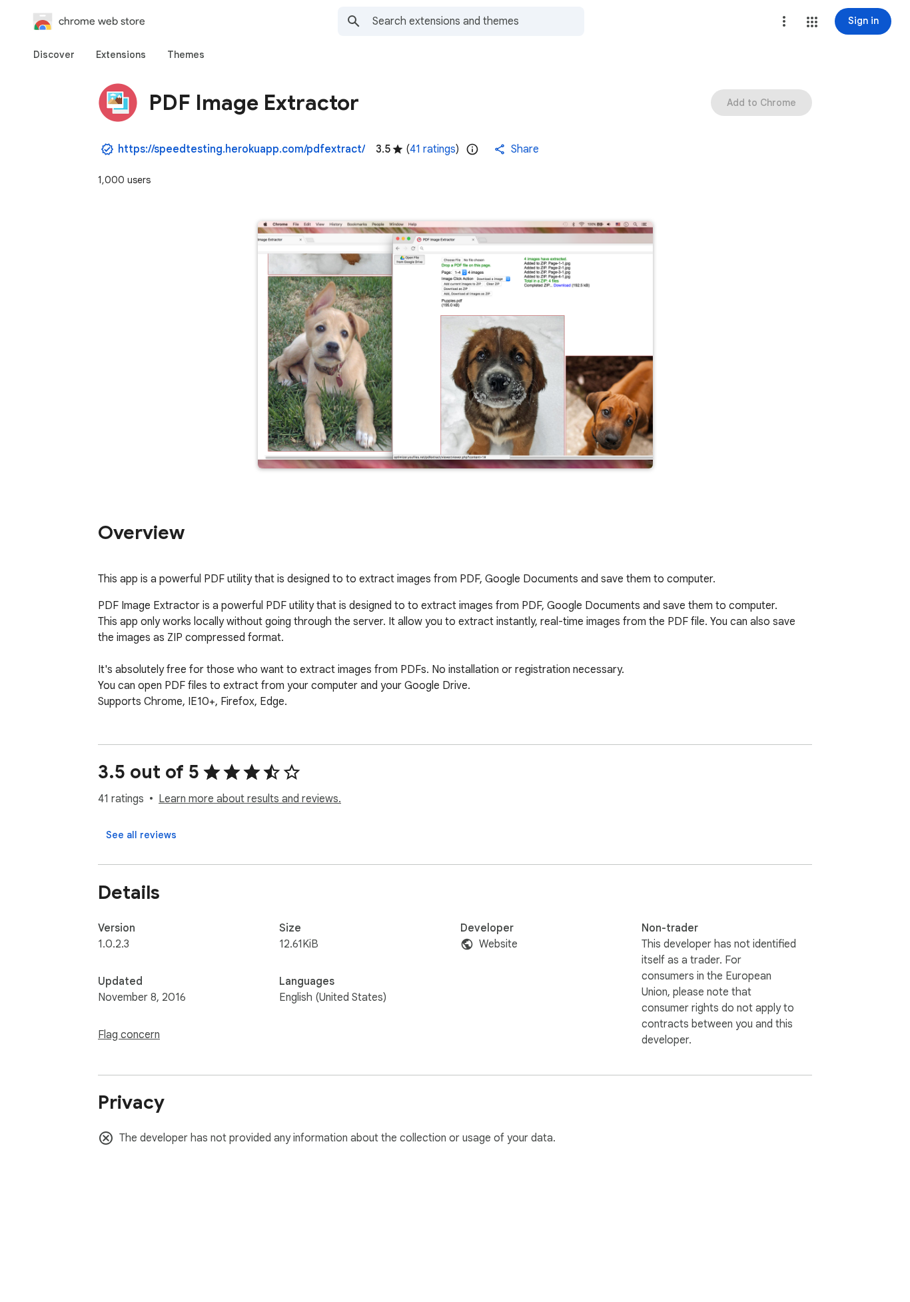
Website (498, 944)
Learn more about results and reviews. (250, 799)
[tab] (54, 55)
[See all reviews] (141, 835)
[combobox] (478, 21)
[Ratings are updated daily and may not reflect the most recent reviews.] (472, 149)
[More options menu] (784, 21)
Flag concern (129, 1034)
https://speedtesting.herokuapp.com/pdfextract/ (241, 149)
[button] (812, 22)
